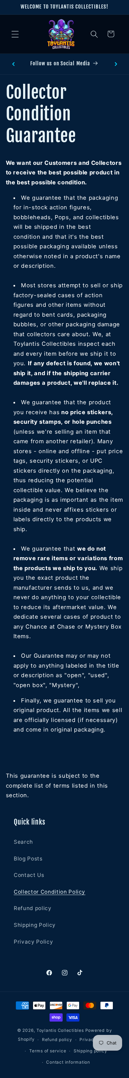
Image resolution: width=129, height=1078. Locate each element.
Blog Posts (28, 858)
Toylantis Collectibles (60, 1030)
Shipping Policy (35, 925)
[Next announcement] (115, 63)
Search (23, 842)
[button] (15, 34)
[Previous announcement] (13, 63)
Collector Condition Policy (49, 892)
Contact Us (29, 875)
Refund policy (33, 908)
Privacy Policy (33, 941)
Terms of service (47, 1050)
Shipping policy (90, 1050)
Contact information (68, 1062)
